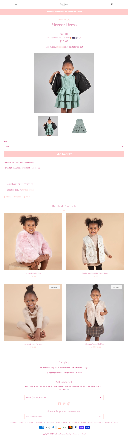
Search (13, 422)
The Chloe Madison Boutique (62, 434)
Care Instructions (77, 422)
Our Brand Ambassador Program (39, 422)
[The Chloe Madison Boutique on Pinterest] (64, 404)
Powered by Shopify (80, 434)
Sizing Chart (61, 422)
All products (64, 20)
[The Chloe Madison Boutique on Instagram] (68, 404)
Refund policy (111, 422)
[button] (64, 38)
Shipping (60, 47)
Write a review (28, 190)
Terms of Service (95, 422)
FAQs (20, 422)
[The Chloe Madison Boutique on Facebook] (59, 404)
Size (5, 141)
